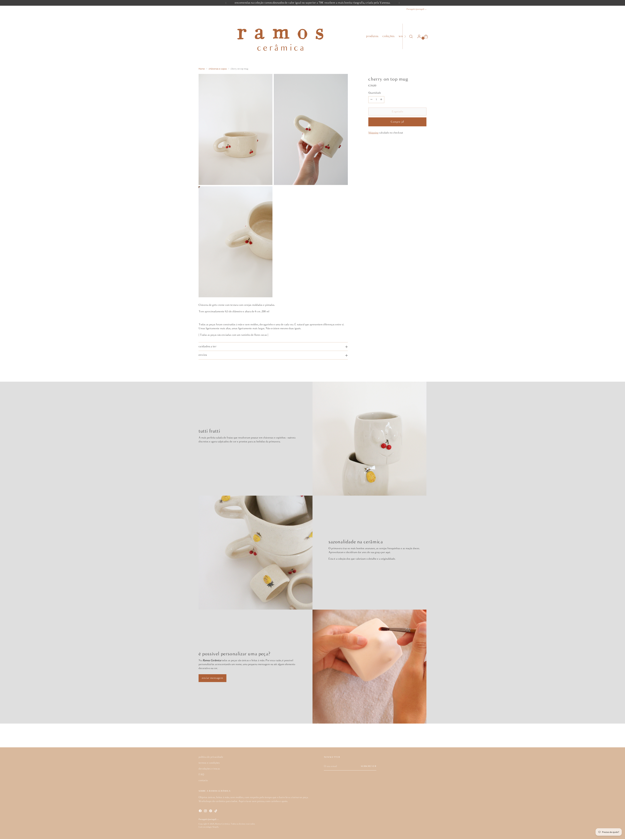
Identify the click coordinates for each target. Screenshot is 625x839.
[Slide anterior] (416, 736)
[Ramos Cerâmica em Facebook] (200, 811)
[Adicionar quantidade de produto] (381, 99)
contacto (203, 780)
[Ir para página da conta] (418, 36)
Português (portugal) (415, 9)
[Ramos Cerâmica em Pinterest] (211, 811)
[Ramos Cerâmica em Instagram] (206, 811)
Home (202, 68)
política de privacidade (211, 757)
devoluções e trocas (209, 769)
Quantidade (374, 93)
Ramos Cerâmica (222, 824)
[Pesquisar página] (411, 36)
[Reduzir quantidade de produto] (371, 99)
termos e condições (209, 763)
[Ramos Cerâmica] (280, 36)
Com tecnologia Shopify (209, 827)
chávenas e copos (218, 68)
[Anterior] (225, 3)
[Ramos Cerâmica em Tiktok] (216, 811)
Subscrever (368, 766)
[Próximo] (399, 3)
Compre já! (397, 122)
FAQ (201, 774)
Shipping (373, 133)
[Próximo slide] (423, 736)
